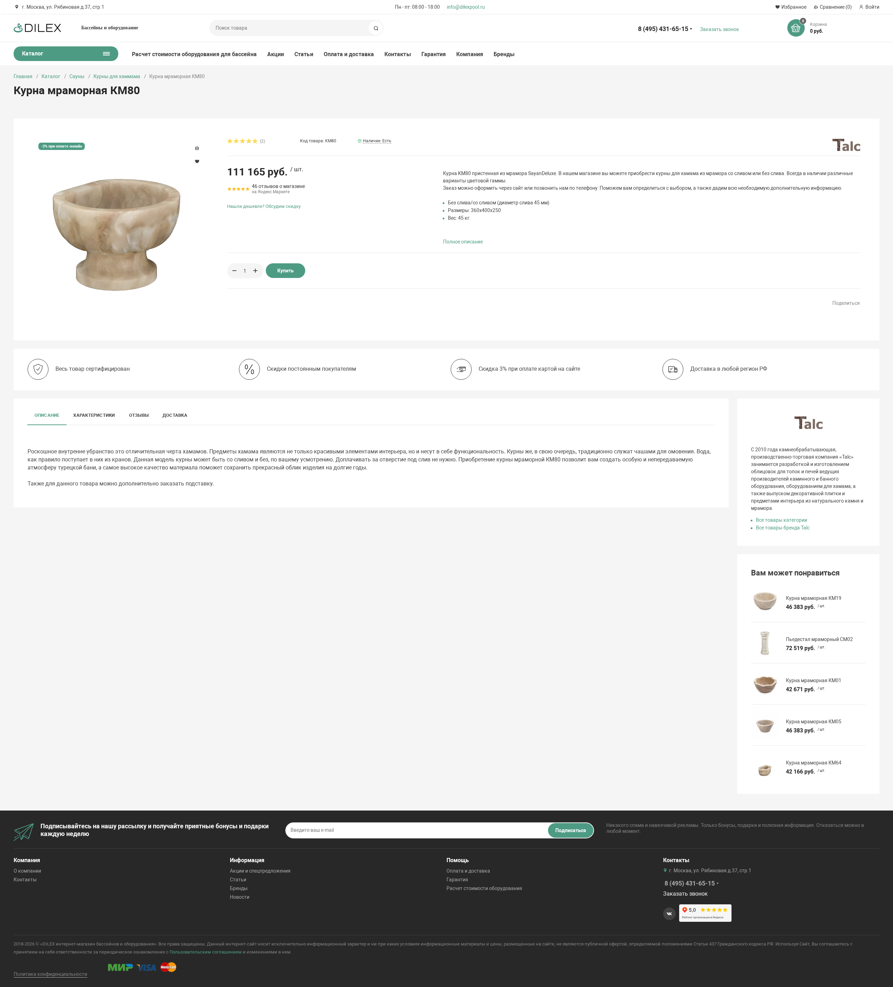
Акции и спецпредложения (260, 871)
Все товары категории (781, 520)
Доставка (175, 415)
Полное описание (463, 241)
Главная (23, 76)
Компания (469, 54)
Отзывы (139, 415)
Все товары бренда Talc (783, 527)
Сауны (76, 76)
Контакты (397, 54)
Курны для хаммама (116, 76)
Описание (47, 415)
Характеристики (94, 415)
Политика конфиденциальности (50, 974)
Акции (275, 54)
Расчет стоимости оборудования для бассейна (194, 54)
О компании (27, 871)
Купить (285, 270)
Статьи (303, 54)
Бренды (504, 54)
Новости (239, 897)
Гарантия (433, 54)
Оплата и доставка (349, 54)
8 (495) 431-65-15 (663, 28)
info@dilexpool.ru (466, 7)
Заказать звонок (719, 29)
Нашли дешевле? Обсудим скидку (264, 206)
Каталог (51, 76)
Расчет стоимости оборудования (484, 888)
